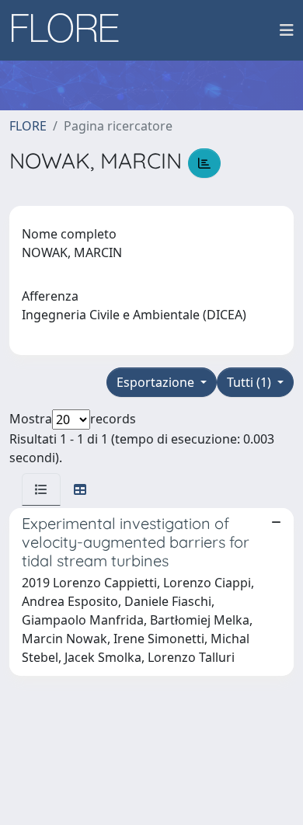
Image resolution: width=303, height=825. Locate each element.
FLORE (28, 125)
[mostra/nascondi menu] (287, 30)
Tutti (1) (250, 382)
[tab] (41, 489)
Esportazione (157, 382)
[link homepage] (70, 30)
